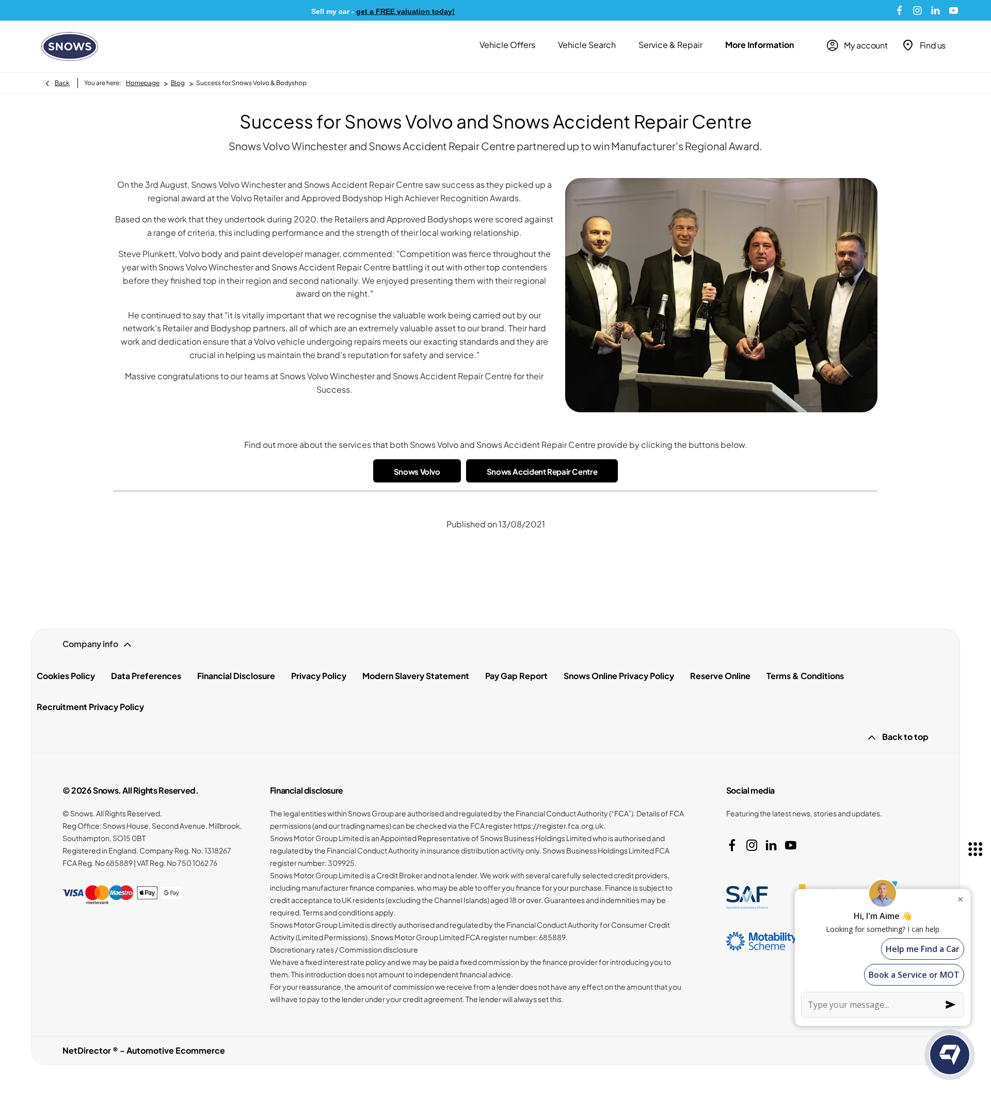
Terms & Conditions (805, 675)
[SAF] (747, 897)
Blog (178, 83)
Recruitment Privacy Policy (90, 706)
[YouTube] (953, 10)
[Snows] (69, 46)
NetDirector (87, 1050)
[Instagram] (917, 10)
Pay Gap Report (516, 675)
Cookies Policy (66, 675)
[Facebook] (899, 10)
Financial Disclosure (236, 675)
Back (62, 83)
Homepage (142, 83)
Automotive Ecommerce (175, 1050)
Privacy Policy (318, 675)
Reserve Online (720, 675)
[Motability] (761, 941)
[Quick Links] (975, 849)
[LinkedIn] (935, 10)
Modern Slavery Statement (415, 675)
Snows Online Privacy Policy (619, 675)
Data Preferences (146, 675)
